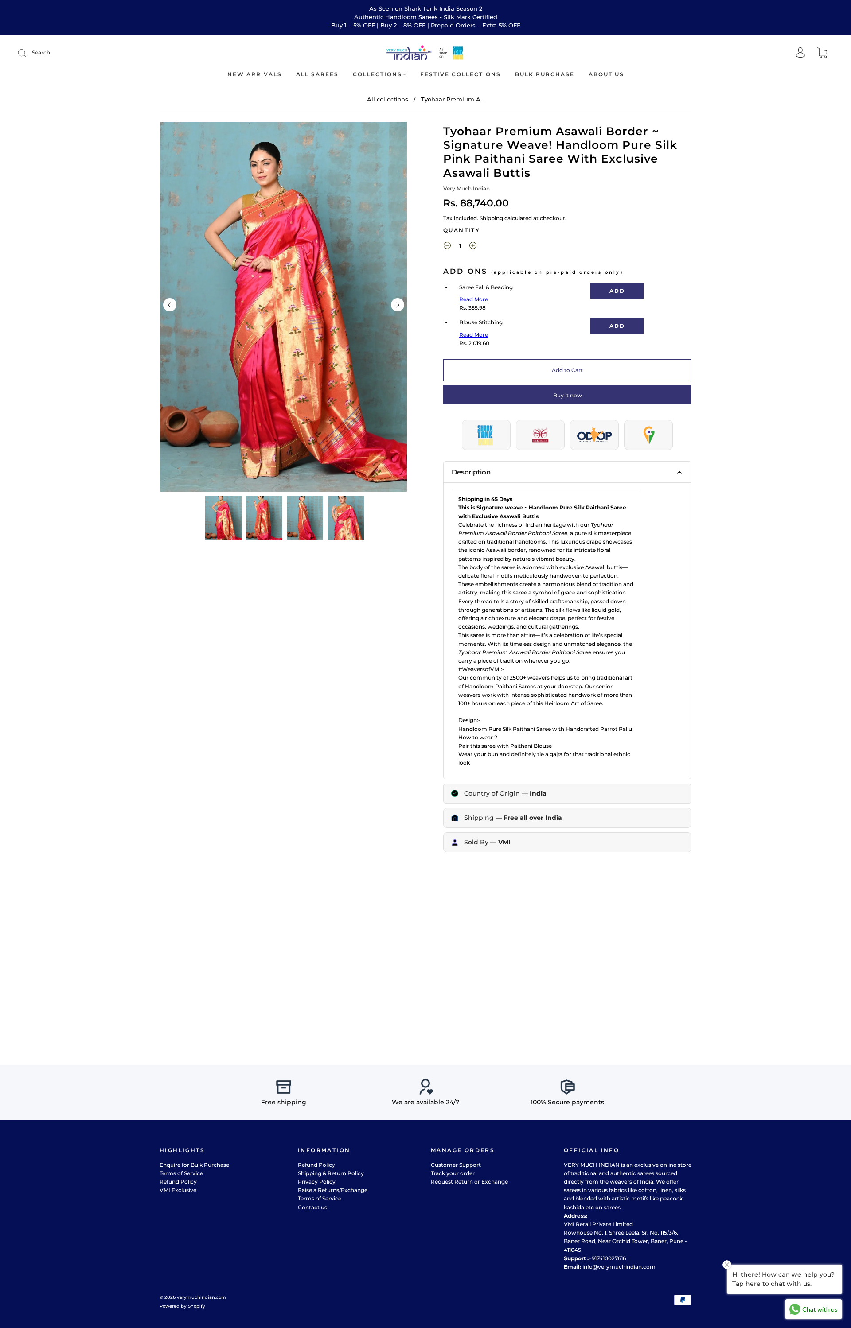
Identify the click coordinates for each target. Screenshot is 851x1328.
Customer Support (456, 1164)
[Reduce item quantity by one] (447, 246)
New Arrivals (254, 74)
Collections (377, 74)
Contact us (312, 1207)
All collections (387, 99)
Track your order (453, 1173)
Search (41, 52)
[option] (283, 307)
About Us (606, 74)
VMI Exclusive (178, 1190)
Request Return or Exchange (469, 1181)
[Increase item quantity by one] (473, 246)
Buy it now (567, 395)
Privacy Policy (317, 1181)
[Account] (800, 53)
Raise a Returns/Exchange (332, 1190)
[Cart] (822, 53)
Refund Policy (178, 1181)
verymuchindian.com (201, 1297)
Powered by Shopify (182, 1306)
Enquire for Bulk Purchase (194, 1164)
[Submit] (27, 52)
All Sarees (317, 74)
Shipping (491, 218)
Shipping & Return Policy (331, 1173)
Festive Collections (460, 74)
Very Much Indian (466, 188)
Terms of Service (181, 1173)
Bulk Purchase (544, 74)
